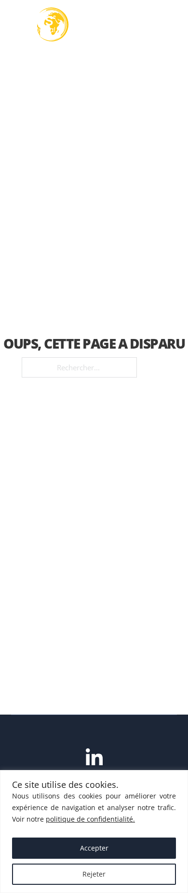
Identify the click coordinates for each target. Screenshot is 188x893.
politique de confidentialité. (90, 819)
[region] (94, 831)
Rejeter (94, 874)
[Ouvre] (167, 24)
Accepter (94, 847)
